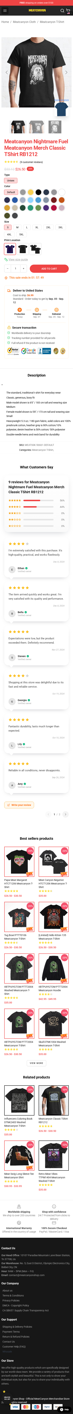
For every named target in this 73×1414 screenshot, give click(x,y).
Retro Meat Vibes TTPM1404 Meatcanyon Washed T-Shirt (52, 1177)
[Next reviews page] (65, 814)
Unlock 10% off (7, 1398)
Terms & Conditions (13, 1295)
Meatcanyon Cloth (24, 22)
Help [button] (66, 1409)
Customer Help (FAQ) (14, 1346)
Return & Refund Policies (15, 1336)
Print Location (12, 240)
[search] (62, 11)
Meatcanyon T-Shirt (52, 22)
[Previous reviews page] (48, 814)
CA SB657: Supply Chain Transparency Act (25, 1310)
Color (7, 186)
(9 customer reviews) (31, 162)
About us (7, 1290)
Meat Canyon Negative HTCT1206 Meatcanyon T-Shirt (53, 884)
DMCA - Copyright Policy (15, 1305)
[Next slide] (66, 72)
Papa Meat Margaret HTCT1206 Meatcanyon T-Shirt (18, 884)
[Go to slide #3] (54, 127)
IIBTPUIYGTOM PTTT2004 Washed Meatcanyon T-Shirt (18, 990)
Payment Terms (11, 1331)
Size (6, 221)
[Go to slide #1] (18, 127)
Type (7, 174)
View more (36, 1063)
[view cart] (68, 11)
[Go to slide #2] (36, 127)
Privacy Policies (10, 1300)
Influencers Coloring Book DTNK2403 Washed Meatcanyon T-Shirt (18, 1122)
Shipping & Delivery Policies (17, 1326)
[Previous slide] (7, 72)
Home (5, 22)
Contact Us (8, 1341)
